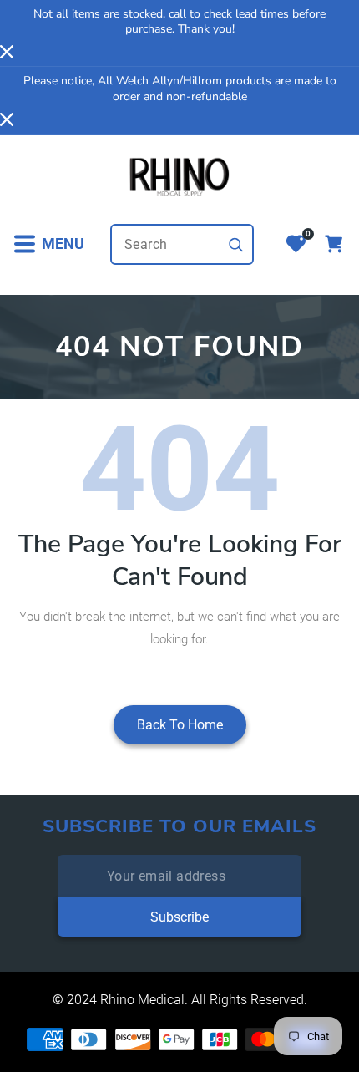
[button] (48, 244)
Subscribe (179, 917)
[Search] (236, 245)
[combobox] (182, 244)
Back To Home (180, 725)
